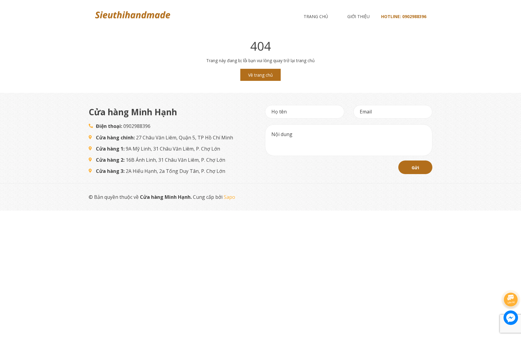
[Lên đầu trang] (510, 284)
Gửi (415, 167)
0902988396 (414, 16)
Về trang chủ (260, 75)
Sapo (229, 197)
